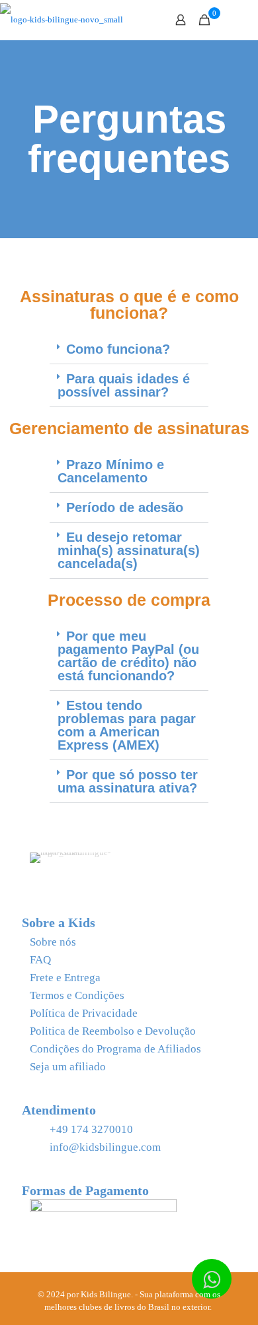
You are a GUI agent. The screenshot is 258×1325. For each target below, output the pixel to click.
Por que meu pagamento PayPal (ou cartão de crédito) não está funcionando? (128, 656)
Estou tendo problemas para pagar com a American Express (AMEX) (127, 725)
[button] (129, 349)
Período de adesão (124, 507)
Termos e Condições (77, 995)
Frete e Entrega (65, 977)
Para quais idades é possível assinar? (124, 385)
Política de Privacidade (84, 1013)
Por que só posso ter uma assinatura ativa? (128, 781)
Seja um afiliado (68, 1066)
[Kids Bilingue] (61, 19)
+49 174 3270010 (91, 1129)
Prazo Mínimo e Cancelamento (111, 471)
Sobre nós (53, 942)
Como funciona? (118, 349)
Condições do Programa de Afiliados (115, 1049)
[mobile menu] (240, 20)
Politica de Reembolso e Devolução (113, 1031)
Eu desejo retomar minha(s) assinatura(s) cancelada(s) (129, 550)
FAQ (40, 959)
